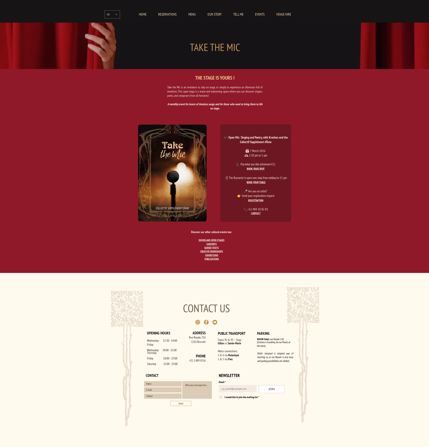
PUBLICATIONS (212, 259)
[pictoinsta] (197, 322)
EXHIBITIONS (211, 255)
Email (222, 382)
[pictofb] (206, 322)
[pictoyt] (214, 322)
